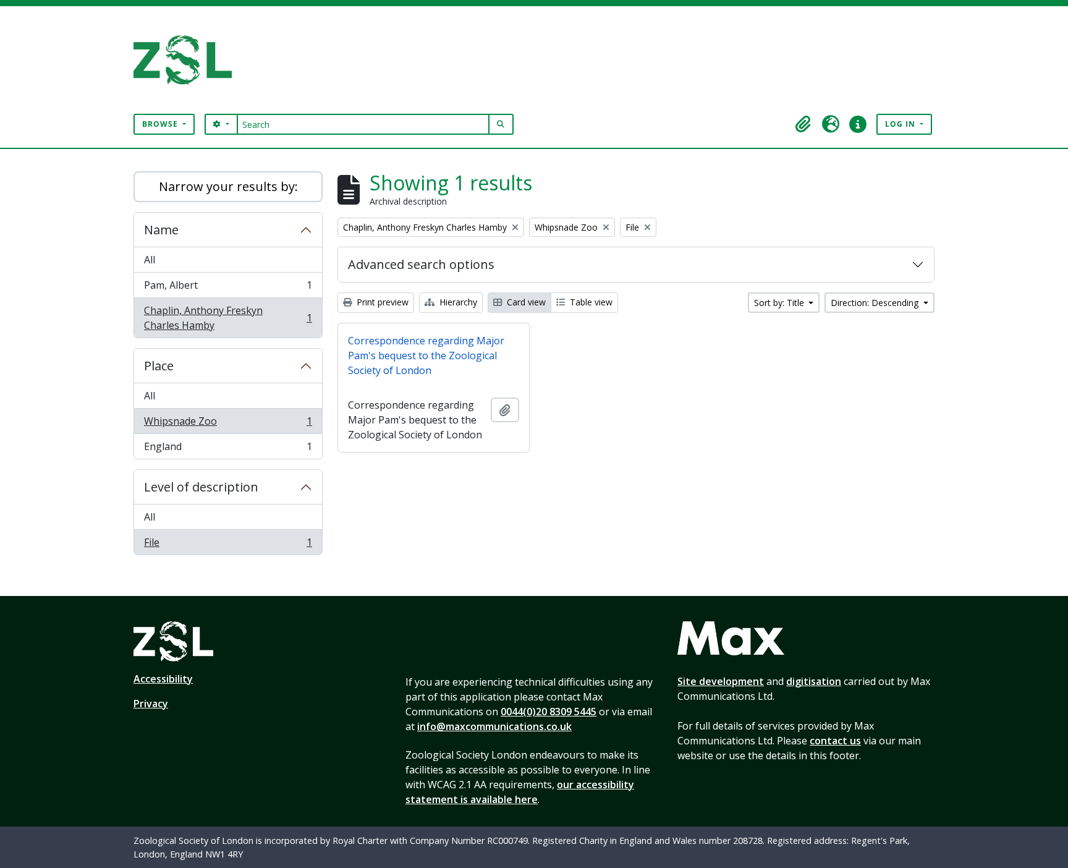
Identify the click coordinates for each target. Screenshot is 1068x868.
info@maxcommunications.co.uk (494, 726)
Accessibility (163, 679)
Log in (901, 124)
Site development (720, 681)
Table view (589, 302)
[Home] (188, 60)
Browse (161, 124)
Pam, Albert (227, 288)
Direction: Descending (876, 302)
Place (159, 365)
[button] (803, 124)
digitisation (813, 681)
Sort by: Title (780, 302)
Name (161, 229)
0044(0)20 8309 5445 (548, 711)
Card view (525, 302)
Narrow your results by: (228, 186)
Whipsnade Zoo (227, 424)
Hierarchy (457, 302)
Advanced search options (421, 264)
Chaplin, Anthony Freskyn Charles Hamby (227, 318)
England (227, 449)
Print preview (381, 302)
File (227, 545)
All (149, 259)
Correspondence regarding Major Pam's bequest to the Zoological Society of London (426, 355)
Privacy (151, 703)
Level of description (201, 487)
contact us (835, 740)
